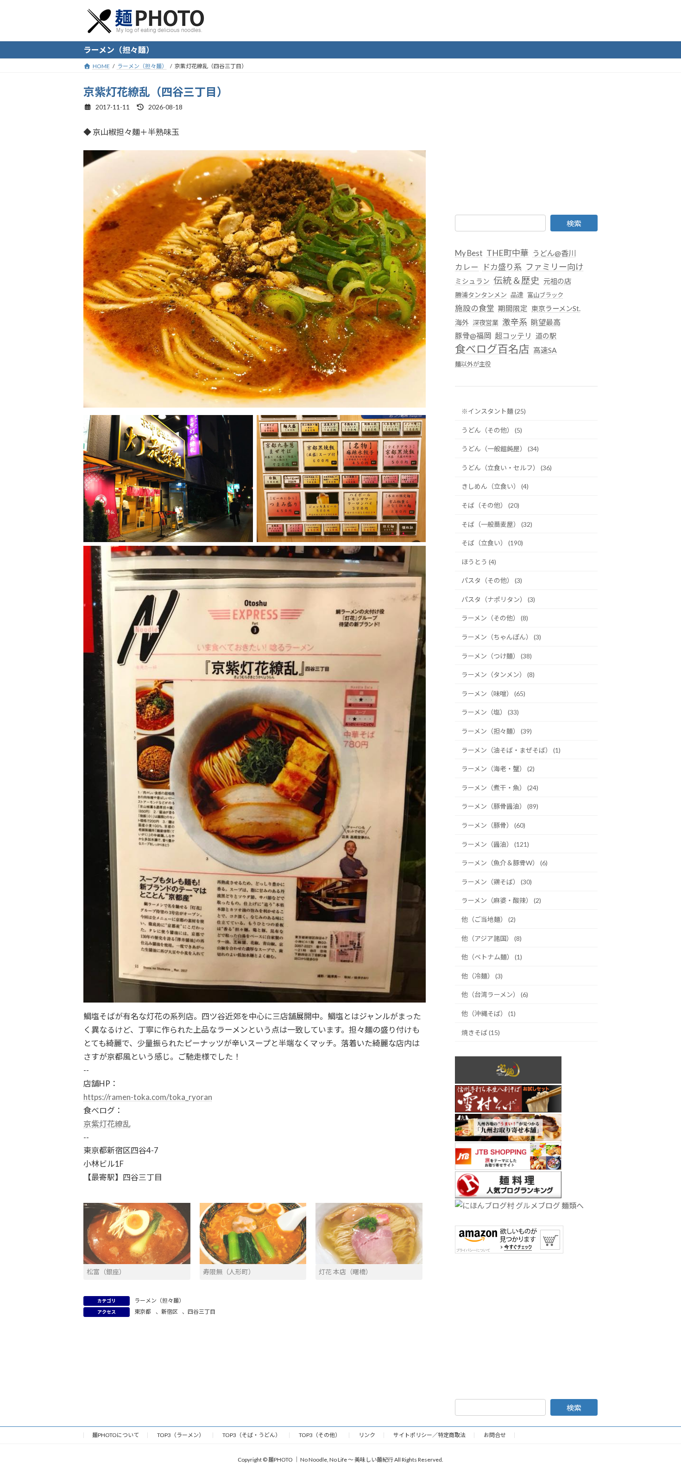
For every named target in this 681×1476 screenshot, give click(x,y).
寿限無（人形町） (229, 1272)
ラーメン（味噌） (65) (493, 693)
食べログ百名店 (492, 349)
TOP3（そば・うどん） (251, 1434)
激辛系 (514, 321)
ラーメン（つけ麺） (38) (496, 655)
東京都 (142, 1311)
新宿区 (169, 1311)
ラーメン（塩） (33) (490, 712)
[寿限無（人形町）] (253, 1233)
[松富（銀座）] (136, 1233)
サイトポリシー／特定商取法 (429, 1434)
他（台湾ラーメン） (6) (494, 994)
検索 (574, 223)
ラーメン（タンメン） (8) (498, 674)
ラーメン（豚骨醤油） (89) (499, 806)
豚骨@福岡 (473, 335)
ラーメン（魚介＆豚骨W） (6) (504, 863)
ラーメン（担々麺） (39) (496, 731)
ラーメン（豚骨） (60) (493, 825)
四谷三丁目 (201, 1311)
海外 (462, 322)
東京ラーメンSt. (555, 308)
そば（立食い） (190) (492, 543)
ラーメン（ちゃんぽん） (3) (501, 637)
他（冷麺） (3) (482, 975)
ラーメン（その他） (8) (494, 618)
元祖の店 (557, 280)
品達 (517, 294)
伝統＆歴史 (516, 280)
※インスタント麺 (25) (493, 411)
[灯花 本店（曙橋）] (368, 1233)
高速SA (545, 349)
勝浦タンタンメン (481, 294)
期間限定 (513, 307)
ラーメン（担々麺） (159, 1300)
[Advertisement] (526, 142)
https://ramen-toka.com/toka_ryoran (147, 1097)
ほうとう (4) (478, 561)
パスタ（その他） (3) (491, 580)
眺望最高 (546, 321)
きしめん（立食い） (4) (495, 486)
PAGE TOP (656, 1423)
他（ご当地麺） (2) (488, 919)
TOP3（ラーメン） (180, 1434)
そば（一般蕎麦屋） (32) (496, 524)
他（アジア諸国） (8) (491, 938)
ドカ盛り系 (502, 267)
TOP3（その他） (319, 1434)
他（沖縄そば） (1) (488, 1013)
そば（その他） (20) (490, 505)
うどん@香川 (554, 253)
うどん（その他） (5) (491, 430)
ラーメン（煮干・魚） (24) (499, 787)
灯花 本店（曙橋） (345, 1272)
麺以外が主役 (473, 364)
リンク (367, 1434)
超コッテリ (513, 335)
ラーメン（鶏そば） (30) (496, 881)
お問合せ (495, 1434)
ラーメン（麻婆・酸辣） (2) (501, 900)
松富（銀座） (106, 1272)
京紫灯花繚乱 (107, 1124)
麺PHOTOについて (115, 1434)
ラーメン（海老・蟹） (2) (498, 769)
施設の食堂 (474, 308)
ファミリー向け (554, 267)
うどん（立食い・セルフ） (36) (506, 467)
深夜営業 (485, 322)
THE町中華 (507, 253)
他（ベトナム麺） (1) (491, 957)
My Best (469, 253)
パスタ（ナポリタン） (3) (498, 599)
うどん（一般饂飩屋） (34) (500, 449)
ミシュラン (472, 280)
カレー (467, 267)
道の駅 (546, 336)
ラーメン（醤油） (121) (495, 844)
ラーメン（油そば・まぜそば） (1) (511, 750)
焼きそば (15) (480, 1032)
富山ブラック (545, 294)
